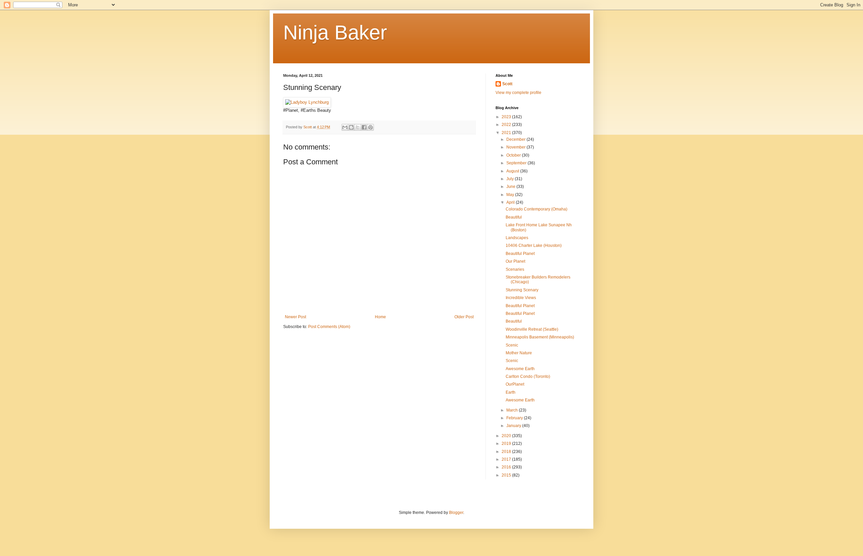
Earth (510, 392)
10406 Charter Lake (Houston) (534, 245)
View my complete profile (518, 92)
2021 (507, 132)
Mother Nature (519, 353)
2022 (507, 124)
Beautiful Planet (520, 253)
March (512, 410)
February (515, 418)
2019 (507, 443)
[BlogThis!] (351, 127)
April (511, 202)
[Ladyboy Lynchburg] (307, 102)
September (517, 163)
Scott (507, 83)
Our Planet (515, 261)
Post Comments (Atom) (329, 326)
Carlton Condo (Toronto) (528, 376)
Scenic (512, 345)
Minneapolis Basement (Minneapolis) (540, 337)
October (514, 155)
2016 (507, 467)
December (516, 139)
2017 (507, 459)
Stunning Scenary (522, 290)
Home (380, 317)
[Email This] (344, 127)
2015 (507, 475)
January (514, 425)
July (510, 178)
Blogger (456, 512)
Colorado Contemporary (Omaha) (536, 209)
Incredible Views (521, 297)
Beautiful (514, 217)
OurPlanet (515, 384)
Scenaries (515, 269)
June (511, 186)
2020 (507, 435)
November (516, 147)
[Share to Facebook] (364, 127)
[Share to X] (357, 127)
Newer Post (295, 317)
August (513, 171)
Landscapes (517, 237)
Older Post (464, 317)
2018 (507, 451)
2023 (507, 117)
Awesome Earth (520, 368)
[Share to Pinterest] (370, 127)
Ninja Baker (335, 32)
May (510, 194)
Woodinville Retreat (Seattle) (532, 329)
